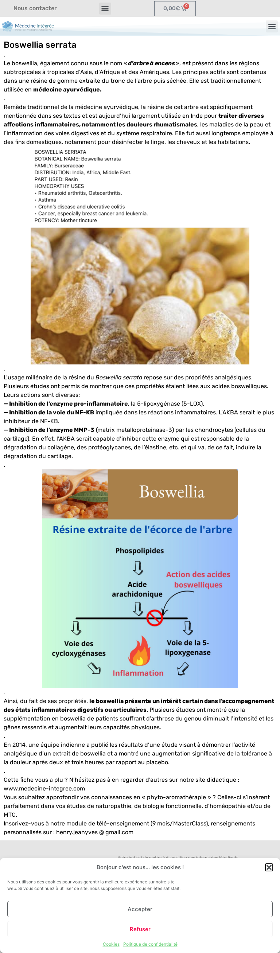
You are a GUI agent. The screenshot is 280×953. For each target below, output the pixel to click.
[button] (269, 867)
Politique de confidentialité (150, 944)
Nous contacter (35, 8)
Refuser (140, 929)
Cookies (111, 944)
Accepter (140, 909)
